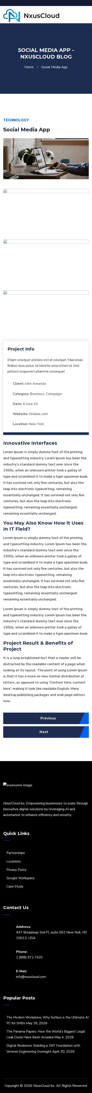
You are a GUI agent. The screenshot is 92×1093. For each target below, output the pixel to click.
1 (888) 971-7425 (29, 957)
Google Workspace (20, 878)
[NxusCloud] (31, 15)
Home (29, 67)
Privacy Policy (16, 870)
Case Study (14, 886)
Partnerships (15, 853)
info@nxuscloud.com (31, 977)
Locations (13, 861)
